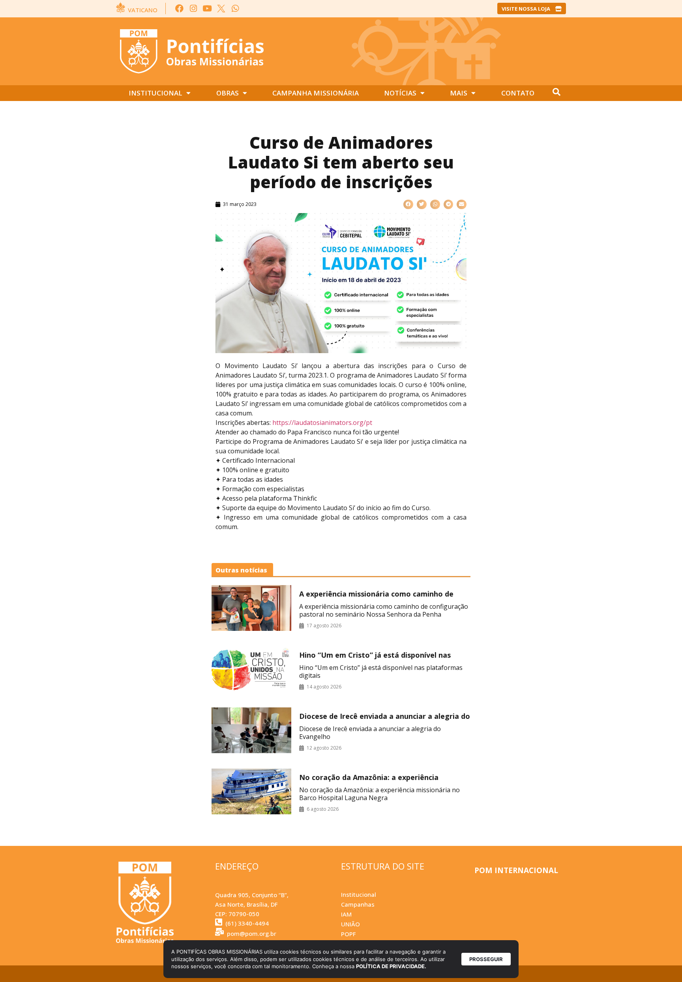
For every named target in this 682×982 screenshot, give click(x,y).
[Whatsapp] (235, 8)
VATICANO (142, 10)
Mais (458, 92)
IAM (346, 914)
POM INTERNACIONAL (516, 870)
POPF (348, 934)
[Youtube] (207, 8)
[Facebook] (179, 8)
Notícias (400, 92)
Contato (517, 92)
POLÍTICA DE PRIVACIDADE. (391, 966)
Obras (227, 92)
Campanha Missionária (315, 92)
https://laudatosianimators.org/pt (322, 422)
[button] (408, 204)
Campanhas (358, 904)
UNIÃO (350, 924)
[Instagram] (193, 8)
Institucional (155, 92)
